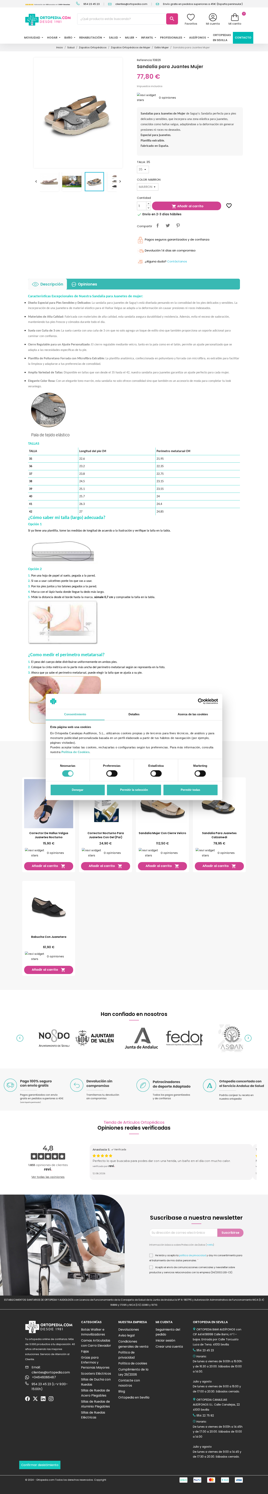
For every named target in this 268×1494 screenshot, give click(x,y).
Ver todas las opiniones (48, 1177)
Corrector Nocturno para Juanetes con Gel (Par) (106, 835)
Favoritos (191, 24)
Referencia (144, 60)
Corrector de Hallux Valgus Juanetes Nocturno (48, 835)
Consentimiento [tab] (75, 714)
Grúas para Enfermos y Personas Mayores (95, 1362)
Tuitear (168, 225)
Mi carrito (235, 24)
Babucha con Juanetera (48, 937)
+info (210, 1244)
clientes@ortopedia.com (131, 4)
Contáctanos (177, 261)
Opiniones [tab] (87, 284)
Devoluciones (128, 1329)
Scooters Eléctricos (96, 1373)
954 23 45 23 (91, 4)
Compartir (157, 225)
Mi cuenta (213, 24)
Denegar (77, 789)
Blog (121, 1391)
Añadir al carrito (187, 206)
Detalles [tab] (134, 714)
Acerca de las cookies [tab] (193, 714)
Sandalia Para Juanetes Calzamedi (219, 835)
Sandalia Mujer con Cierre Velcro (162, 833)
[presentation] (19, 1038)
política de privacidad (192, 1255)
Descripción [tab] (51, 284)
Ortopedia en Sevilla (133, 1397)
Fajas (85, 1351)
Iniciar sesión (165, 1340)
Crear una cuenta (169, 1346)
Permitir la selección (134, 789)
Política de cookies (132, 1363)
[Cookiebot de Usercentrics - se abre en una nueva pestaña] (201, 701)
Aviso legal (126, 1335)
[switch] (112, 773)
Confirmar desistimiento (39, 1465)
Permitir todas (190, 789)
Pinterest (178, 225)
